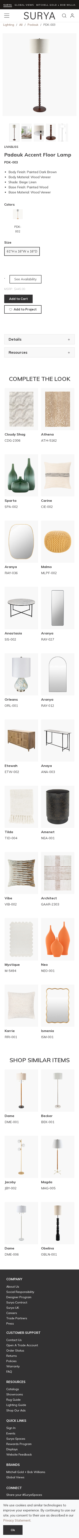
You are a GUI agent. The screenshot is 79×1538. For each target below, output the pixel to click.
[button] (14, 1279)
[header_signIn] (72, 15)
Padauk (33, 25)
